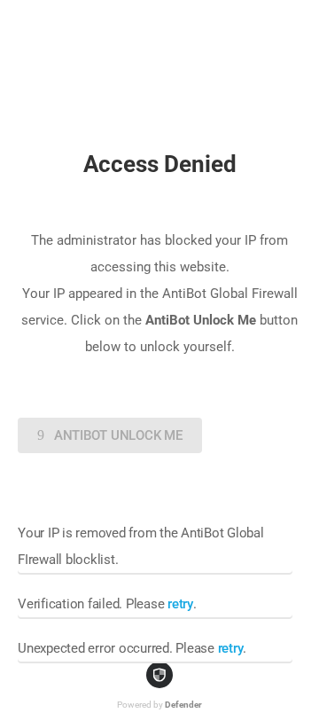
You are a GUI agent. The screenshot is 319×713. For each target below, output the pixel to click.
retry (180, 604)
